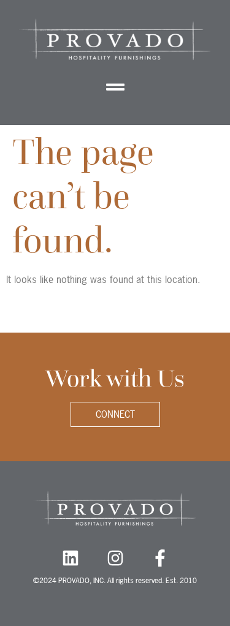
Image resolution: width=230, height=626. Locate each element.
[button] (115, 86)
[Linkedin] (70, 558)
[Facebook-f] (160, 558)
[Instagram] (115, 558)
